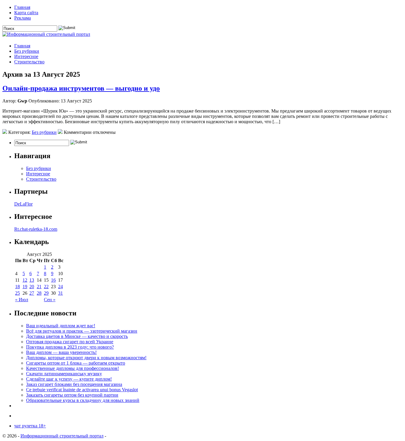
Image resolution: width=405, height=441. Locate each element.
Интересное (26, 56)
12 (25, 280)
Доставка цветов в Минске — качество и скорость (77, 336)
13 (31, 280)
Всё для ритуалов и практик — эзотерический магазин (81, 330)
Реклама (22, 17)
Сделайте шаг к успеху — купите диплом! (69, 378)
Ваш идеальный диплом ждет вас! (60, 325)
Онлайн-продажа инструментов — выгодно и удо (81, 88)
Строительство (29, 61)
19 (25, 286)
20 (31, 286)
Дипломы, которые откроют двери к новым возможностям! (86, 357)
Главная (22, 7)
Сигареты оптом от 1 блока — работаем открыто (75, 362)
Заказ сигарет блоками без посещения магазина (74, 384)
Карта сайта (26, 12)
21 (39, 286)
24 (60, 286)
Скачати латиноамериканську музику (64, 373)
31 (60, 293)
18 (17, 286)
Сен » (49, 299)
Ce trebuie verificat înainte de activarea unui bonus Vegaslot (82, 389)
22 (46, 286)
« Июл (21, 299)
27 (31, 293)
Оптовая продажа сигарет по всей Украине (69, 341)
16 (53, 280)
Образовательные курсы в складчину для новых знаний (82, 400)
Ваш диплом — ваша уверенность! (61, 352)
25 (17, 293)
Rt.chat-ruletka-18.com (35, 229)
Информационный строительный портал (61, 435)
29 (46, 293)
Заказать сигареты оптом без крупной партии (72, 394)
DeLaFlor (23, 203)
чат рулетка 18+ (30, 425)
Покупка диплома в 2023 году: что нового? (70, 346)
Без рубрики (26, 51)
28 (39, 293)
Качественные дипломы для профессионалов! (72, 368)
